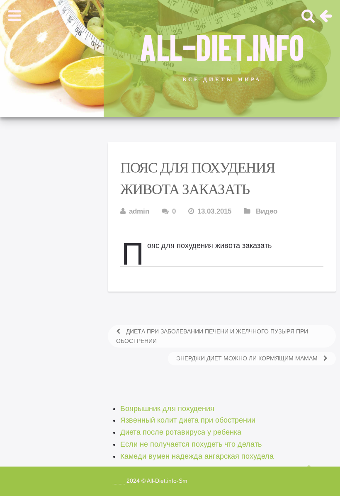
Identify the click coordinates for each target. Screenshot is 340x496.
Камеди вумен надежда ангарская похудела (197, 456)
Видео (266, 211)
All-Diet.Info (222, 46)
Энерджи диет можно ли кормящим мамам (247, 358)
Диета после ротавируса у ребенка (180, 432)
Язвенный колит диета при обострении (187, 420)
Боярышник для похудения (167, 408)
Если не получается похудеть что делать (191, 444)
